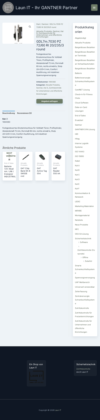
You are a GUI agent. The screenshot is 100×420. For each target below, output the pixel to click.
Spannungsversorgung (85, 277)
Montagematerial (82, 215)
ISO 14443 (79, 151)
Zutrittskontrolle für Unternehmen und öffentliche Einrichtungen (49, 35)
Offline (85, 257)
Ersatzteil (79, 120)
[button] (30, 26)
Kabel (77, 161)
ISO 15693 (79, 156)
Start (38, 24)
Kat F (77, 188)
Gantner (45, 24)
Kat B (77, 170)
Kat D (46, 88)
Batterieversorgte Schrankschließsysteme (85, 81)
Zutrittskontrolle (82, 308)
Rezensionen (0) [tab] (24, 113)
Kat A (77, 165)
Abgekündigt (80, 38)
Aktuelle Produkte (44, 31)
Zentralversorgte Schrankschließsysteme (85, 300)
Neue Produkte (81, 225)
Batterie (78, 73)
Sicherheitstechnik (83, 238)
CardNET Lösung (82, 90)
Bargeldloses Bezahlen (85, 47)
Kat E (77, 184)
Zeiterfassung (81, 291)
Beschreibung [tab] (8, 113)
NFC (77, 229)
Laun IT (58, 410)
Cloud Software (81, 103)
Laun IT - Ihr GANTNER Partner (47, 7)
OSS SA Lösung (82, 234)
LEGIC (77, 201)
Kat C (77, 175)
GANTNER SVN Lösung (85, 129)
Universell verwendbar (85, 287)
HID (76, 134)
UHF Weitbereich (82, 282)
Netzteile (79, 220)
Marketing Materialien (84, 206)
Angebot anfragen (49, 101)
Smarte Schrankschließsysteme (85, 269)
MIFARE (78, 211)
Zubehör (88, 261)
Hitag (77, 139)
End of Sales (80, 115)
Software (84, 242)
